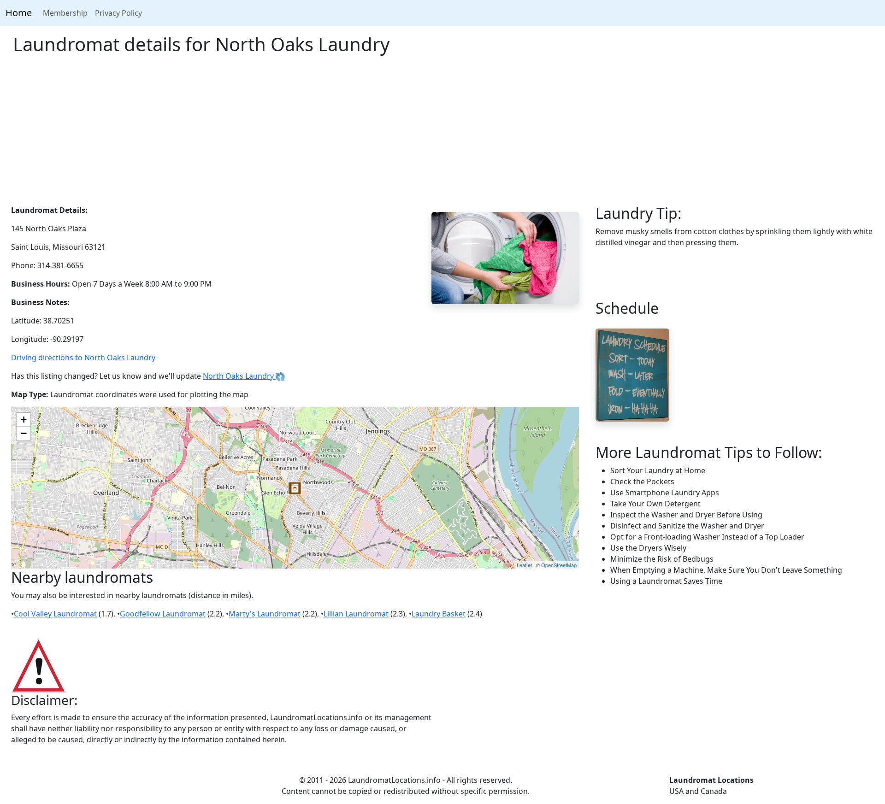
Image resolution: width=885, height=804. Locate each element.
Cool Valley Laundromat (55, 614)
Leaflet (524, 565)
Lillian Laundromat (356, 614)
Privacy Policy (118, 13)
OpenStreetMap (559, 565)
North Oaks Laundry (239, 376)
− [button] (24, 433)
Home (19, 12)
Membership (65, 13)
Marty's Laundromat (265, 614)
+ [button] (24, 419)
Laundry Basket (439, 614)
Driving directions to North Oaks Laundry (83, 357)
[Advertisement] (442, 135)
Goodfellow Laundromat (163, 614)
